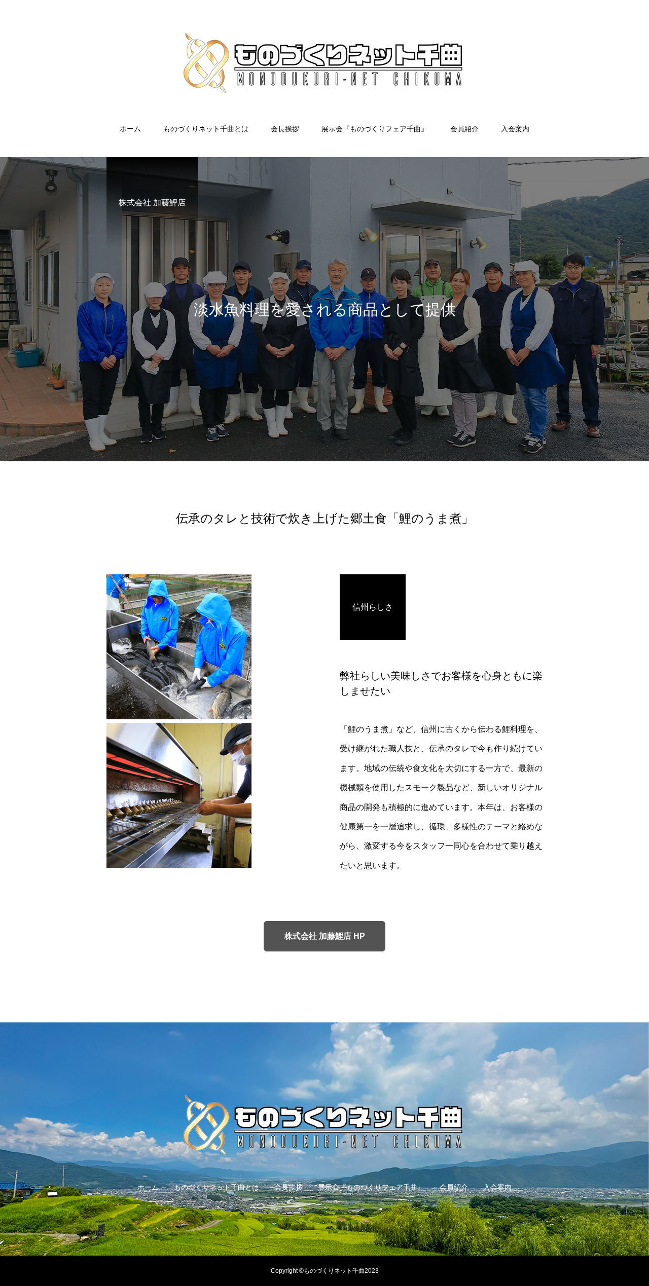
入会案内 (515, 129)
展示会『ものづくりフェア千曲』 (374, 129)
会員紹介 (464, 129)
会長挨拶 (285, 129)
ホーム (130, 129)
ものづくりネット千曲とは (205, 129)
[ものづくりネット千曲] (324, 63)
